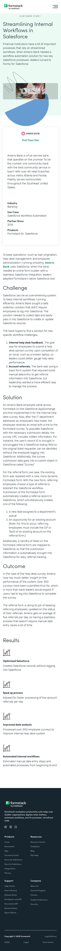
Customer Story (30, 16)
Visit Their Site (30, 140)
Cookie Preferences (39, 899)
